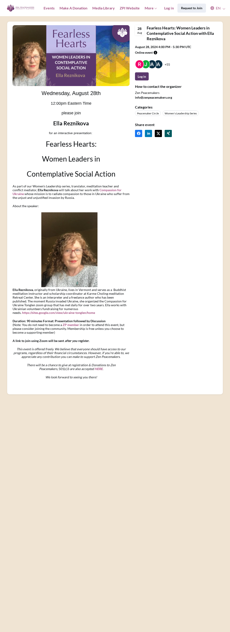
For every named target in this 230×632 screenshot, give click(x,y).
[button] (216, 8)
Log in (169, 8)
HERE (99, 369)
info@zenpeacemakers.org (153, 97)
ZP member (71, 325)
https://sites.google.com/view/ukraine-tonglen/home (58, 313)
